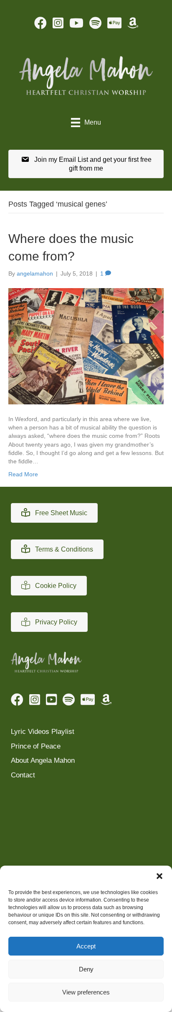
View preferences (86, 992)
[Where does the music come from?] (86, 345)
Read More (23, 474)
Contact (23, 775)
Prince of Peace (36, 746)
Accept (86, 946)
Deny (86, 969)
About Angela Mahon (43, 760)
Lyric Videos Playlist (42, 732)
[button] (159, 876)
